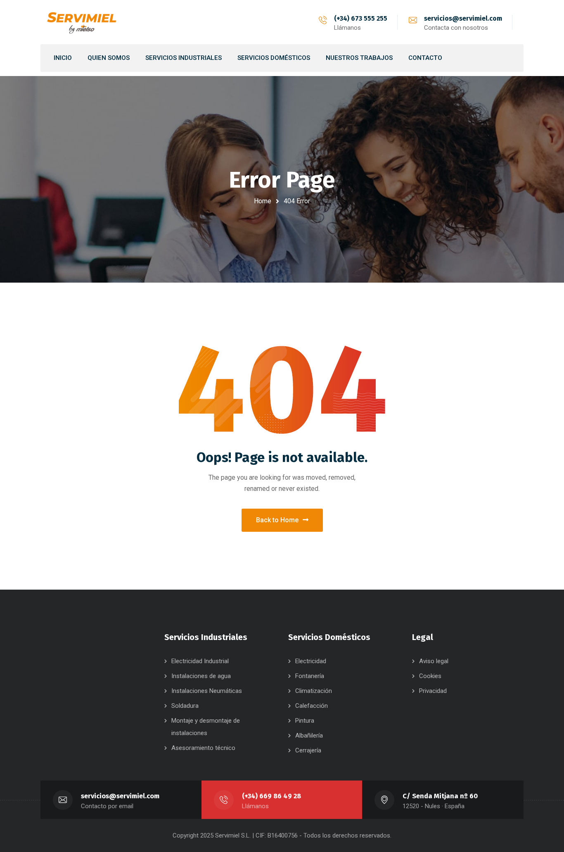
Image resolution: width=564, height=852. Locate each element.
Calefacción (311, 705)
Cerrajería (308, 750)
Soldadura (185, 705)
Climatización (313, 691)
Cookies (430, 676)
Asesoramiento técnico (203, 748)
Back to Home (277, 520)
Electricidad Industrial (200, 661)
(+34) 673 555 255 (360, 18)
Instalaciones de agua (201, 676)
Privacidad (433, 691)
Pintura (304, 720)
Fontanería (309, 676)
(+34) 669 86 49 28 (271, 796)
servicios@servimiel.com (463, 18)
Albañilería (309, 735)
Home (262, 201)
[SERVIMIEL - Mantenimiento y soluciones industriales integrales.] (81, 22)
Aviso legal (433, 661)
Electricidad (310, 661)
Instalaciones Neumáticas (206, 691)
